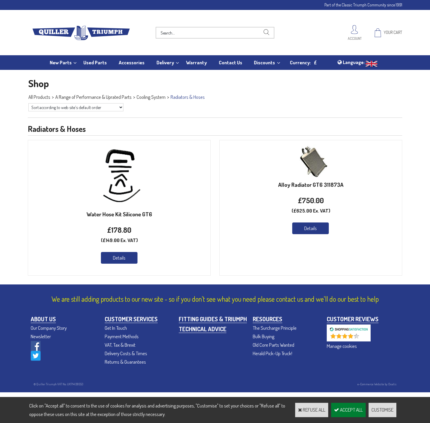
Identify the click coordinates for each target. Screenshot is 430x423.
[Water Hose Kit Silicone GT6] (119, 205)
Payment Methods (122, 336)
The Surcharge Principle (275, 328)
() (364, 338)
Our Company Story (49, 328)
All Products (39, 97)
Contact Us (230, 62)
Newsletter (41, 336)
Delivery (165, 62)
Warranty (196, 62)
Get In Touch (116, 328)
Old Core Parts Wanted (273, 345)
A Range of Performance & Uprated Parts (93, 97)
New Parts (61, 62)
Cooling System (151, 97)
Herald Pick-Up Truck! (272, 353)
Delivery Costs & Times (126, 353)
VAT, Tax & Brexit (120, 345)
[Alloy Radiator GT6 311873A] (311, 175)
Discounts (264, 62)
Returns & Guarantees (125, 362)
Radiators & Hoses (188, 97)
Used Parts (95, 62)
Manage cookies (342, 346)
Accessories (132, 62)
